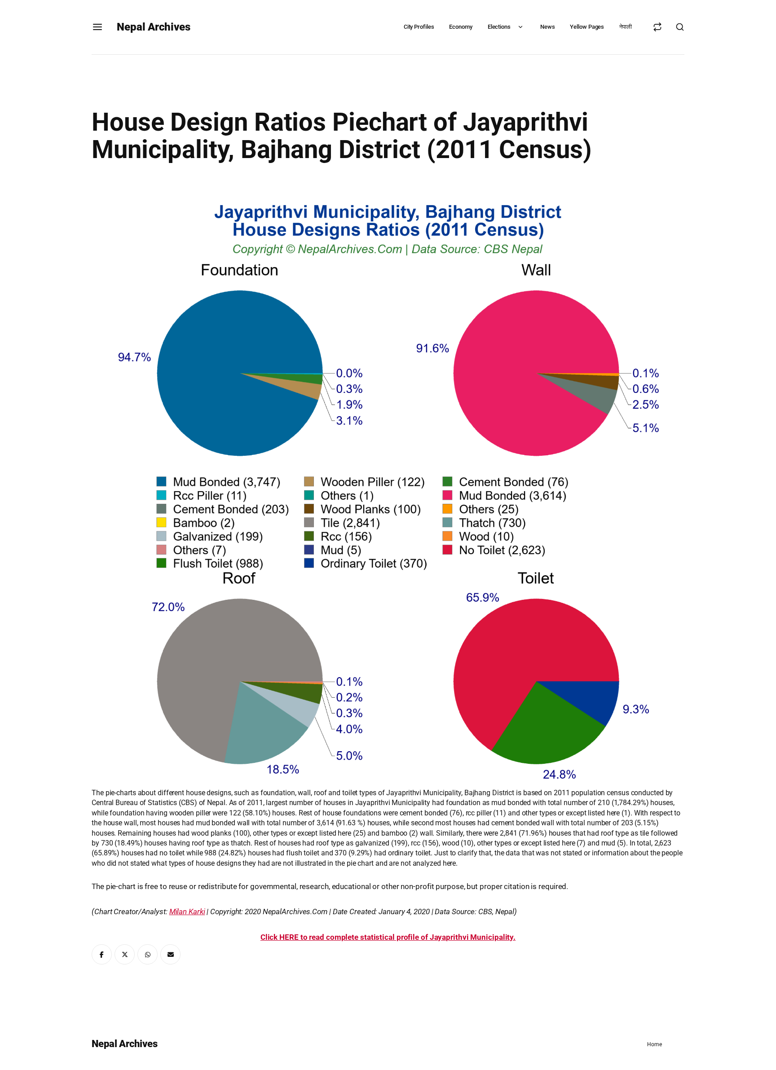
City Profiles (419, 26)
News (547, 26)
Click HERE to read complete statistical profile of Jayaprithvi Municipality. (388, 937)
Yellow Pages (587, 26)
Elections (499, 26)
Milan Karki (187, 911)
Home (654, 1044)
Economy (460, 26)
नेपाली (625, 26)
